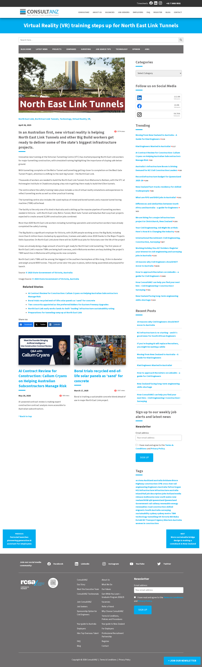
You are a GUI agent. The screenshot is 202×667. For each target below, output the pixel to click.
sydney (153, 513)
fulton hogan (174, 487)
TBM (173, 513)
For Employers (108, 628)
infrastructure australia (166, 490)
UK (159, 516)
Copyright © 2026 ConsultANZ (85, 659)
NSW (146, 500)
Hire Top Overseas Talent (88, 633)
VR (89, 118)
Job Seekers (123, 12)
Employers (138, 12)
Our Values (106, 589)
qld (150, 500)
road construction (157, 506)
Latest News (42, 49)
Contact (178, 12)
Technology (122, 49)
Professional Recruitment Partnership (113, 635)
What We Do (107, 584)
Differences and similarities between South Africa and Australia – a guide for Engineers (157, 207)
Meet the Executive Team (88, 589)
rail (150, 503)
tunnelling (153, 516)
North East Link (26, 118)
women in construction (147, 523)
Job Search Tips (103, 49)
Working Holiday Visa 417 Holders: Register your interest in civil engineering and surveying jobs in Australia (159, 252)
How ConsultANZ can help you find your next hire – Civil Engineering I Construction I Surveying (158, 286)
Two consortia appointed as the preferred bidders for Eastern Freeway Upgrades (68, 304)
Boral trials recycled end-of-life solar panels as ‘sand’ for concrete (61, 300)
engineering (141, 487)
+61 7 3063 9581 (173, 3)
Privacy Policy (158, 448)
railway (156, 503)
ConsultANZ (83, 12)
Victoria (165, 516)
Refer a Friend (108, 606)
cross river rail (170, 483)
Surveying (86, 49)
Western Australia (173, 520)
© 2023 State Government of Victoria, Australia (49, 272)
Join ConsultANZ (84, 601)
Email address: (142, 432)
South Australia (153, 510)
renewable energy (169, 503)
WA (171, 516)
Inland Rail (141, 493)
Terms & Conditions (173, 597)
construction (151, 483)
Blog (168, 12)
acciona (139, 480)
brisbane (167, 480)
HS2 (137, 490)
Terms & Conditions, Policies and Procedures (112, 618)
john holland (168, 493)
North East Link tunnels (47, 118)
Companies (71, 49)
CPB (160, 483)
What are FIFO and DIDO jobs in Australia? (158, 197)
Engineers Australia (157, 487)
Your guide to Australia (86, 624)
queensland (158, 500)
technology (65, 118)
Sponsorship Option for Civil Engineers (87, 613)
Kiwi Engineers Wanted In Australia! (156, 146)
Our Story (81, 584)
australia (158, 480)
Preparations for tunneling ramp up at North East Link (55, 312)
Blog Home (26, 49)
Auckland (148, 480)
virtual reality (79, 118)
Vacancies (109, 12)
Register (157, 12)
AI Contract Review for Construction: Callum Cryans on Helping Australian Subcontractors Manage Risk (43, 378)
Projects (56, 49)
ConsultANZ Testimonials (88, 594)
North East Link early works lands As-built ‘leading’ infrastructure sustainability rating (71, 308)
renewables (141, 506)
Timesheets (142, 3)
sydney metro (164, 513)
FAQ (148, 12)
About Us (97, 12)
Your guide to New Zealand (113, 624)
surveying (166, 510)
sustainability (142, 513)
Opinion (136, 49)
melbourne (149, 496)
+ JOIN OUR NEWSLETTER (182, 660)
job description (154, 493)
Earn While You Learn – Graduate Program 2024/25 (113, 596)
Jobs (147, 49)
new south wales (163, 496)
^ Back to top (25, 416)
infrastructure (147, 490)
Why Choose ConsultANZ (112, 611)
